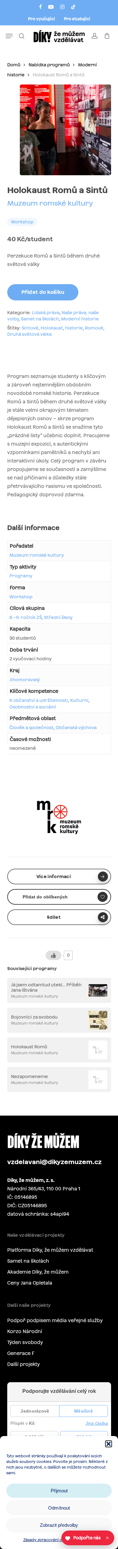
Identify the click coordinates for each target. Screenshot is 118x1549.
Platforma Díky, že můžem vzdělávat (50, 1250)
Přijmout (59, 1490)
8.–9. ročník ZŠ (25, 617)
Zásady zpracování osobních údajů (56, 1540)
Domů (13, 64)
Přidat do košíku (43, 292)
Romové (94, 327)
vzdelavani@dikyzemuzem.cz (54, 1162)
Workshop (20, 596)
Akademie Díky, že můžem (38, 1272)
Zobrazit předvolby (59, 1525)
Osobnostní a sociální (32, 706)
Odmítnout (59, 1508)
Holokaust (52, 327)
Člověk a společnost (31, 727)
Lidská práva (45, 312)
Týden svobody (25, 1342)
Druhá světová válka (29, 334)
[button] (108, 1444)
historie (74, 327)
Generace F (20, 1353)
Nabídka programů (49, 64)
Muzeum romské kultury (50, 203)
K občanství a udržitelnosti (38, 700)
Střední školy (58, 617)
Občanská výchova (76, 727)
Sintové (30, 327)
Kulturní (79, 700)
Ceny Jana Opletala (29, 1283)
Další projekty (23, 1364)
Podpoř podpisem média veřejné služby (55, 1320)
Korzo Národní (24, 1331)
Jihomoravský (24, 679)
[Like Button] (53, 955)
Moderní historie (80, 318)
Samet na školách (40, 318)
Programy (20, 575)
